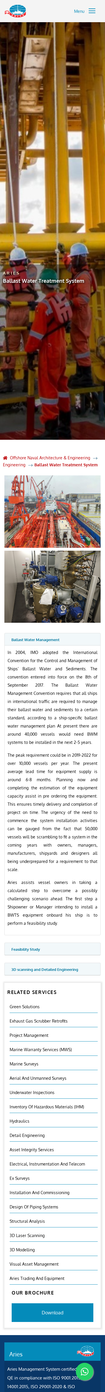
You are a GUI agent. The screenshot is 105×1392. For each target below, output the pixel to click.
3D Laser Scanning (27, 1235)
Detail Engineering (27, 1135)
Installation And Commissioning (39, 1192)
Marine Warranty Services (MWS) (41, 1049)
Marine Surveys (24, 1063)
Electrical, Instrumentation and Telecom (47, 1163)
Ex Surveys (20, 1178)
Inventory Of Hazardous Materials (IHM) (47, 1106)
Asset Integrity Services (32, 1149)
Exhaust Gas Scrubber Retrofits (39, 1020)
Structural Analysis (27, 1221)
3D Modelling (22, 1249)
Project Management (29, 1035)
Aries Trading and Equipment (37, 1278)
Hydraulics (19, 1121)
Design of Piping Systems (34, 1206)
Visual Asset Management (34, 1264)
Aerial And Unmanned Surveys (38, 1078)
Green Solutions (25, 1006)
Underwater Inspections (32, 1092)
